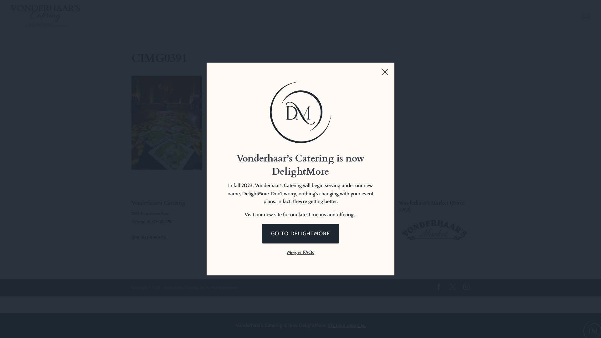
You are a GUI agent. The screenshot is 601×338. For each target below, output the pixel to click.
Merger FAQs (300, 252)
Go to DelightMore (300, 233)
